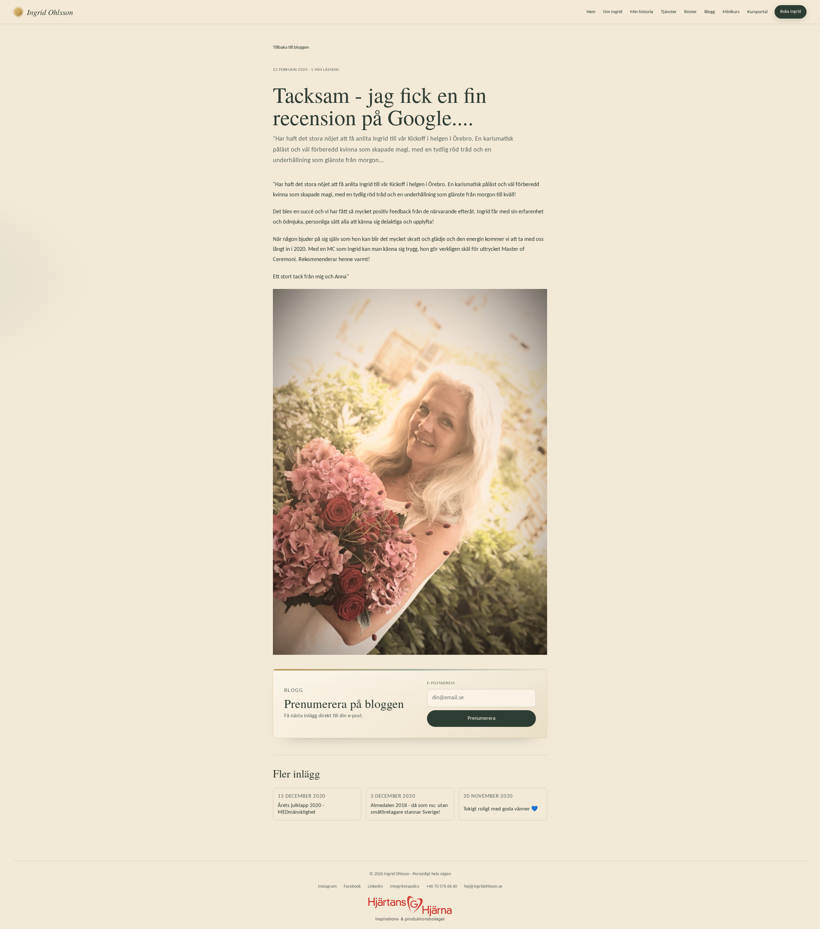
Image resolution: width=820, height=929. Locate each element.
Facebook (352, 886)
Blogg (709, 12)
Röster (690, 12)
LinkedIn (375, 886)
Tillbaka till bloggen (291, 47)
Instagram (327, 886)
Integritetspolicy (404, 886)
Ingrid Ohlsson (50, 12)
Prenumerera (482, 718)
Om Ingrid (612, 12)
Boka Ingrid (790, 11)
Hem (590, 12)
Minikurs (731, 12)
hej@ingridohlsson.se (483, 886)
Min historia (641, 12)
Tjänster (668, 12)
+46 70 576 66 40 (441, 886)
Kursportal (757, 12)
